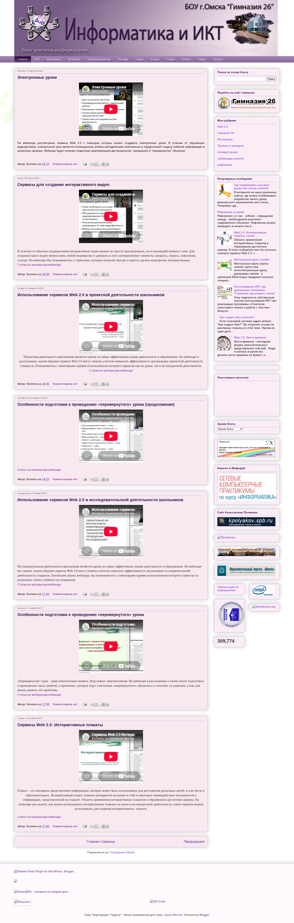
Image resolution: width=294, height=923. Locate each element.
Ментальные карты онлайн (251, 259)
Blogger (204, 914)
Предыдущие (194, 841)
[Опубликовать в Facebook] (104, 164)
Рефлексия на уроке (230, 212)
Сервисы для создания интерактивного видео (63, 184)
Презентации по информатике (228, 588)
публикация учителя (230, 158)
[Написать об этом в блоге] (96, 164)
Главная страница (101, 841)
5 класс (139, 59)
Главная (22, 59)
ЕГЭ (37, 59)
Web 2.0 (222, 126)
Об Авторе (74, 59)
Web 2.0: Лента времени (250, 337)
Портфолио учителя (99, 59)
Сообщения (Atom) (122, 852)
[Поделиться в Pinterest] (107, 164)
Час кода (123, 59)
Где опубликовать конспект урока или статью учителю (251, 186)
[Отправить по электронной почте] (92, 164)
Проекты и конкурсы (230, 145)
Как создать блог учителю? (237, 317)
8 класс (186, 59)
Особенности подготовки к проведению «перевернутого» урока (80, 614)
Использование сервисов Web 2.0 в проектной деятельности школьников (90, 295)
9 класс (202, 59)
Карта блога (54, 59)
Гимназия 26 (225, 132)
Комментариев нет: (66, 164)
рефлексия (224, 164)
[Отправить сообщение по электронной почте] (85, 164)
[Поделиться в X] (100, 164)
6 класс (155, 59)
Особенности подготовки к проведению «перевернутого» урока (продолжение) (96, 404)
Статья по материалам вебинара (39, 264)
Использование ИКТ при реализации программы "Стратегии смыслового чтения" (255, 290)
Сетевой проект (227, 152)
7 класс (171, 59)
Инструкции (225, 139)
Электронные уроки (37, 77)
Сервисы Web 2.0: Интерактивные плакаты (60, 725)
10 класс (218, 59)
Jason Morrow (173, 914)
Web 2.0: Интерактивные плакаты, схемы (250, 234)
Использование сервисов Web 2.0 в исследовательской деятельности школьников (100, 500)
